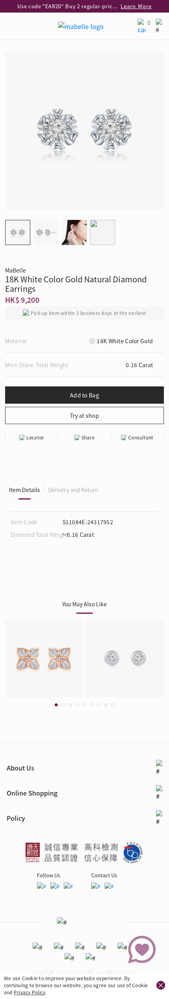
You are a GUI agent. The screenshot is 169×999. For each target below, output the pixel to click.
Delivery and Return (73, 490)
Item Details (24, 490)
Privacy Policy (29, 992)
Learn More (136, 6)
